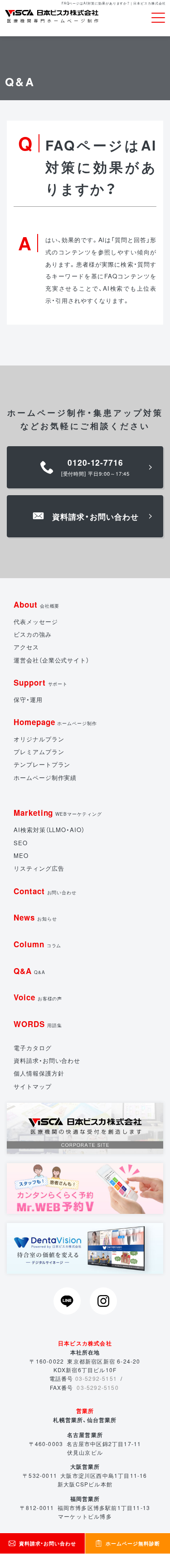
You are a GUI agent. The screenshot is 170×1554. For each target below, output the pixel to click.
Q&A (29, 970)
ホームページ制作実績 (45, 777)
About (36, 604)
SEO (21, 842)
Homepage (55, 721)
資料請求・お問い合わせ (47, 1060)
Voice (38, 997)
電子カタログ (33, 1047)
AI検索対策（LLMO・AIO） (49, 829)
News (35, 917)
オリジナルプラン (39, 739)
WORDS (38, 1023)
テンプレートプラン (42, 764)
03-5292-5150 (97, 1387)
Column (37, 944)
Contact (45, 891)
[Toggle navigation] (158, 18)
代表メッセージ (36, 621)
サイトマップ (33, 1086)
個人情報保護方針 (39, 1073)
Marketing (58, 812)
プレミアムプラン (39, 751)
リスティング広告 (39, 868)
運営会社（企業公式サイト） (51, 660)
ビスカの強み (33, 634)
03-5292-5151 (96, 1378)
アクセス (26, 647)
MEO (21, 855)
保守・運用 (28, 699)
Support (41, 682)
